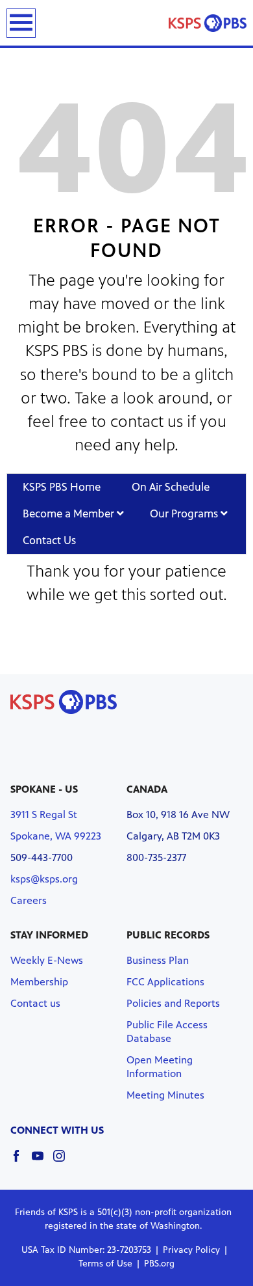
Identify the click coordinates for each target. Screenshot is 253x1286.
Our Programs (185, 513)
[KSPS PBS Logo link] (207, 23)
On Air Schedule (171, 486)
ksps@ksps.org (44, 879)
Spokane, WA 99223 (55, 836)
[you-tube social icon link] (42, 1162)
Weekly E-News (46, 960)
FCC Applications (165, 982)
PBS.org (159, 1263)
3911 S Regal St (43, 814)
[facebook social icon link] (21, 1162)
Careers (28, 900)
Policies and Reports (173, 1003)
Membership (39, 982)
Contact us (35, 1003)
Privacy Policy (191, 1249)
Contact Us (49, 540)
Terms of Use (105, 1263)
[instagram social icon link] (64, 1162)
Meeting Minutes (165, 1095)
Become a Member (70, 513)
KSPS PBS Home (62, 486)
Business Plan (157, 960)
